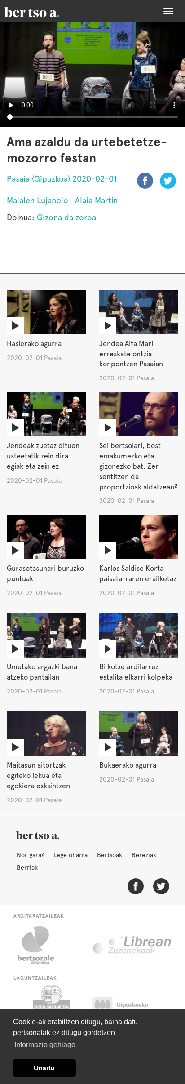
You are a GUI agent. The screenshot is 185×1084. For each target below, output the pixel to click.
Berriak (27, 867)
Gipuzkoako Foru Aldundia (129, 1007)
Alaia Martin (96, 200)
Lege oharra (70, 854)
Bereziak (144, 854)
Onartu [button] (44, 1067)
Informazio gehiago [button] (44, 1044)
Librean (132, 945)
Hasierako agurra (34, 343)
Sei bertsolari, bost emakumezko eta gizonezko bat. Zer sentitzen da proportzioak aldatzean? (138, 466)
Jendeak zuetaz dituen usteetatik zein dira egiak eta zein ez (43, 456)
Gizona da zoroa (66, 217)
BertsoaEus (45, 11)
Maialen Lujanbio (37, 200)
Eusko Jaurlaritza (50, 1007)
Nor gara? (30, 854)
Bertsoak (109, 854)
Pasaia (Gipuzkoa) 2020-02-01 (62, 178)
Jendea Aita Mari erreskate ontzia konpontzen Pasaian (131, 354)
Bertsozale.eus (41, 945)
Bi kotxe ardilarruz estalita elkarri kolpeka (135, 671)
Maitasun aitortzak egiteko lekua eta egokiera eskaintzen (38, 775)
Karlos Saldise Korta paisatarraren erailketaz (137, 573)
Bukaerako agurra (127, 765)
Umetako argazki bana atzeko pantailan (42, 671)
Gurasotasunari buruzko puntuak (45, 573)
